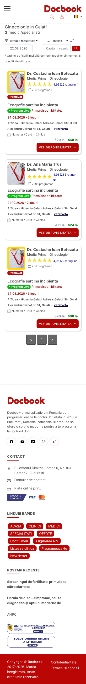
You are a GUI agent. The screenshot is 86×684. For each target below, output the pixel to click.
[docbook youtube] (23, 441)
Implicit (59, 41)
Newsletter (18, 556)
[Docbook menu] (7, 9)
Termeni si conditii (65, 668)
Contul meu (19, 541)
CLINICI (35, 526)
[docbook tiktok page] (55, 441)
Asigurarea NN (46, 541)
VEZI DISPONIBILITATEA (55, 147)
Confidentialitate (63, 662)
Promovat (15, 96)
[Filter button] (76, 48)
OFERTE (45, 534)
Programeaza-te (54, 548)
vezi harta (61, 128)
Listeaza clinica (22, 548)
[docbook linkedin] (34, 441)
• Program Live (19, 110)
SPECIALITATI (21, 534)
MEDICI (54, 526)
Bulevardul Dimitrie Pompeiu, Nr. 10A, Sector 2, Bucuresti (43, 470)
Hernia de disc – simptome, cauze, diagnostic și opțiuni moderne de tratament (34, 600)
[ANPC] (31, 628)
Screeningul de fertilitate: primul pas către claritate (36, 584)
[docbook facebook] (12, 441)
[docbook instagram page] (44, 441)
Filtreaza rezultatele (21, 41)
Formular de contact (30, 480)
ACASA (15, 526)
